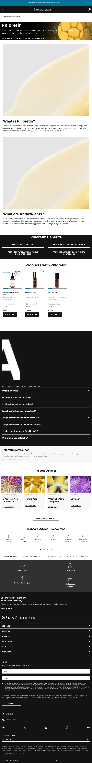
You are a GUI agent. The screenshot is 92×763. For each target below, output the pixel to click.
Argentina (4, 746)
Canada (41, 746)
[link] (89, 9)
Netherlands (66, 748)
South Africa (17, 750)
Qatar (3, 750)
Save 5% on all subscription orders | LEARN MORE (44, 2)
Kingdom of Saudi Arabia (36, 748)
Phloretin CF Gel (30, 292)
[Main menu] (2, 10)
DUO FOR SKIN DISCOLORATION (32, 556)
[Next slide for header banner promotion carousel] (87, 3)
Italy (26, 748)
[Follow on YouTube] (88, 728)
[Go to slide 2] (44, 549)
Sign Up (11, 703)
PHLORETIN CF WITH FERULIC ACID (74, 556)
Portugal (84, 748)
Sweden (30, 750)
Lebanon (52, 748)
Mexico (59, 748)
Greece (10, 748)
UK (58, 750)
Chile (46, 746)
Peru (79, 748)
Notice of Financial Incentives (70, 698)
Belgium (30, 746)
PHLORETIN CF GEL (53, 556)
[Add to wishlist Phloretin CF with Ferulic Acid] (20, 271)
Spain (24, 750)
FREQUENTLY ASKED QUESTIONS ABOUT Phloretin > (23, 38)
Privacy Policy (73, 688)
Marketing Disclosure (8, 698)
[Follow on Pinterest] (46, 728)
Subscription (22, 570)
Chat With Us (70, 570)
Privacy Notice (53, 698)
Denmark (70, 746)
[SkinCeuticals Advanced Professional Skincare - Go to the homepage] (42, 9)
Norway (73, 748)
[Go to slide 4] (51, 549)
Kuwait (46, 748)
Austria (18, 746)
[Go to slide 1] (40, 549)
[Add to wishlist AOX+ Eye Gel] (65, 271)
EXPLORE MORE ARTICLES (46, 518)
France (82, 746)
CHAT (56, 760)
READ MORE (5, 608)
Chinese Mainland (54, 746)
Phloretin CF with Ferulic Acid (11, 293)
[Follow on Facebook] (3, 728)
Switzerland (37, 750)
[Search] (84, 10)
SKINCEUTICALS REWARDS (10, 760)
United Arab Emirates (66, 750)
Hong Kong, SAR (18, 748)
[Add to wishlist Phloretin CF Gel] (42, 271)
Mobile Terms (76, 686)
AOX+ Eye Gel (52, 292)
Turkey (54, 750)
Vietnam (86, 750)
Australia (11, 746)
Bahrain (24, 746)
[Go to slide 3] (48, 549)
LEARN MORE (8, 507)
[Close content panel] (89, 3)
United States (78, 750)
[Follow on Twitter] (25, 728)
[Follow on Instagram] (67, 728)
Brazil (35, 746)
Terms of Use (58, 696)
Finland (76, 746)
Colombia (63, 746)
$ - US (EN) (7, 739)
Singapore (9, 750)
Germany (4, 748)
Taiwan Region (46, 750)
